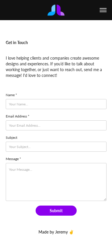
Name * (11, 94)
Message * (13, 158)
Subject (11, 137)
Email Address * (17, 116)
